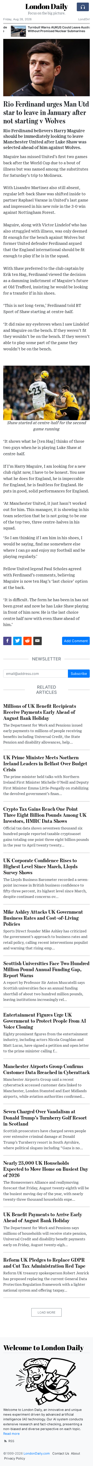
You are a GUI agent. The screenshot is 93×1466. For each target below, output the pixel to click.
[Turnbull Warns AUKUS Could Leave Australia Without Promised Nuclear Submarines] (10, 31)
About (75, 1453)
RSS (11, 1441)
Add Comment (76, 641)
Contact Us (60, 1453)
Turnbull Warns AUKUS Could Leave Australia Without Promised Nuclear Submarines (53, 29)
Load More (46, 1312)
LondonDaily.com (37, 1453)
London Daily (46, 6)
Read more (11, 1434)
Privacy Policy (14, 1458)
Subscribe (79, 673)
